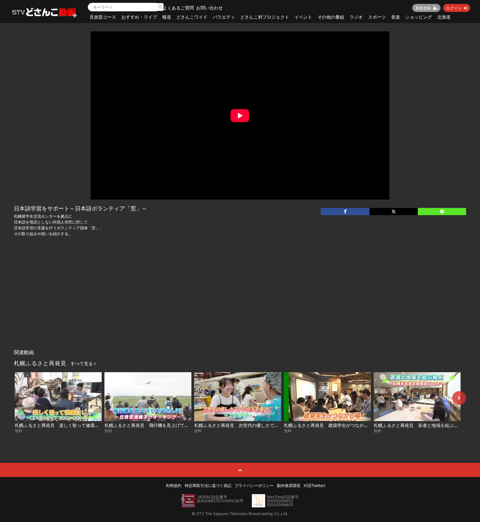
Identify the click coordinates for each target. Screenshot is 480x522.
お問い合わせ (209, 8)
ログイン (454, 8)
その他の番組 (331, 17)
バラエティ (224, 17)
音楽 (395, 17)
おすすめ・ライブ (139, 17)
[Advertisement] (240, 305)
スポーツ (377, 17)
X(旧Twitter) (314, 485)
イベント (303, 17)
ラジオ (356, 17)
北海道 (444, 17)
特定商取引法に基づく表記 (208, 485)
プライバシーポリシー (254, 485)
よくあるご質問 (178, 8)
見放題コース (102, 17)
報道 (166, 17)
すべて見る (82, 363)
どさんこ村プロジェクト (264, 17)
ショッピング (418, 17)
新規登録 (423, 8)
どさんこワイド (192, 17)
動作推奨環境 (288, 485)
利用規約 (173, 485)
